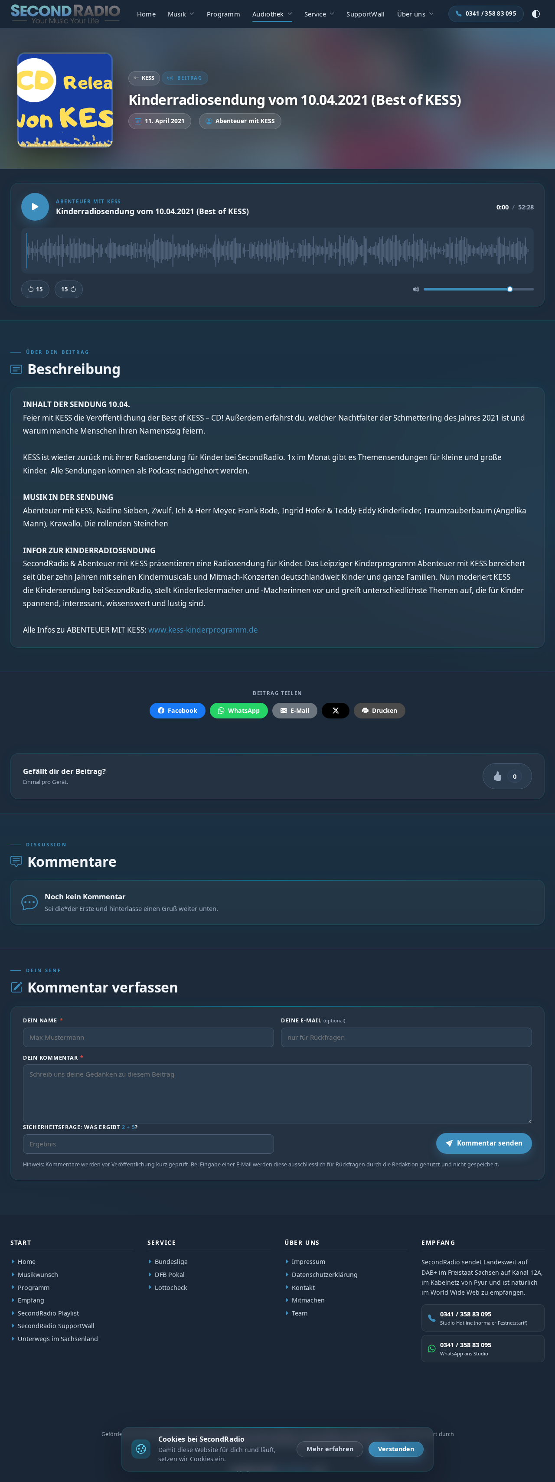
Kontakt (303, 1287)
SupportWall (365, 14)
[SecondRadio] (46, 1409)
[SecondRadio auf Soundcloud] (536, 1409)
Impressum (308, 1261)
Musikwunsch (38, 1274)
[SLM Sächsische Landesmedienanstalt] (108, 1409)
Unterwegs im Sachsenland (58, 1339)
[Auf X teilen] (335, 711)
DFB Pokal (170, 1274)
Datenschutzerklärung (325, 1274)
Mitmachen (308, 1300)
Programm (223, 14)
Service (315, 14)
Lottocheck (171, 1287)
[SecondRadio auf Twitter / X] (476, 1409)
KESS (148, 78)
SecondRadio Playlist (48, 1313)
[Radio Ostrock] (74, 1409)
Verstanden (396, 1449)
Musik (177, 14)
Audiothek (268, 14)
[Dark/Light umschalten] (536, 14)
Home (146, 14)
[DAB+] (20, 1409)
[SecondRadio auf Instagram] (516, 1409)
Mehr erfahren (330, 1449)
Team (299, 1313)
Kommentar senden (489, 1143)
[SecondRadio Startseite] (65, 13)
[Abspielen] (35, 207)
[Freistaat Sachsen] (137, 1409)
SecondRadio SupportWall (56, 1326)
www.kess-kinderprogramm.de (203, 630)
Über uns (411, 14)
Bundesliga (171, 1261)
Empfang (31, 1300)
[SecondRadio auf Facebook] (496, 1409)
